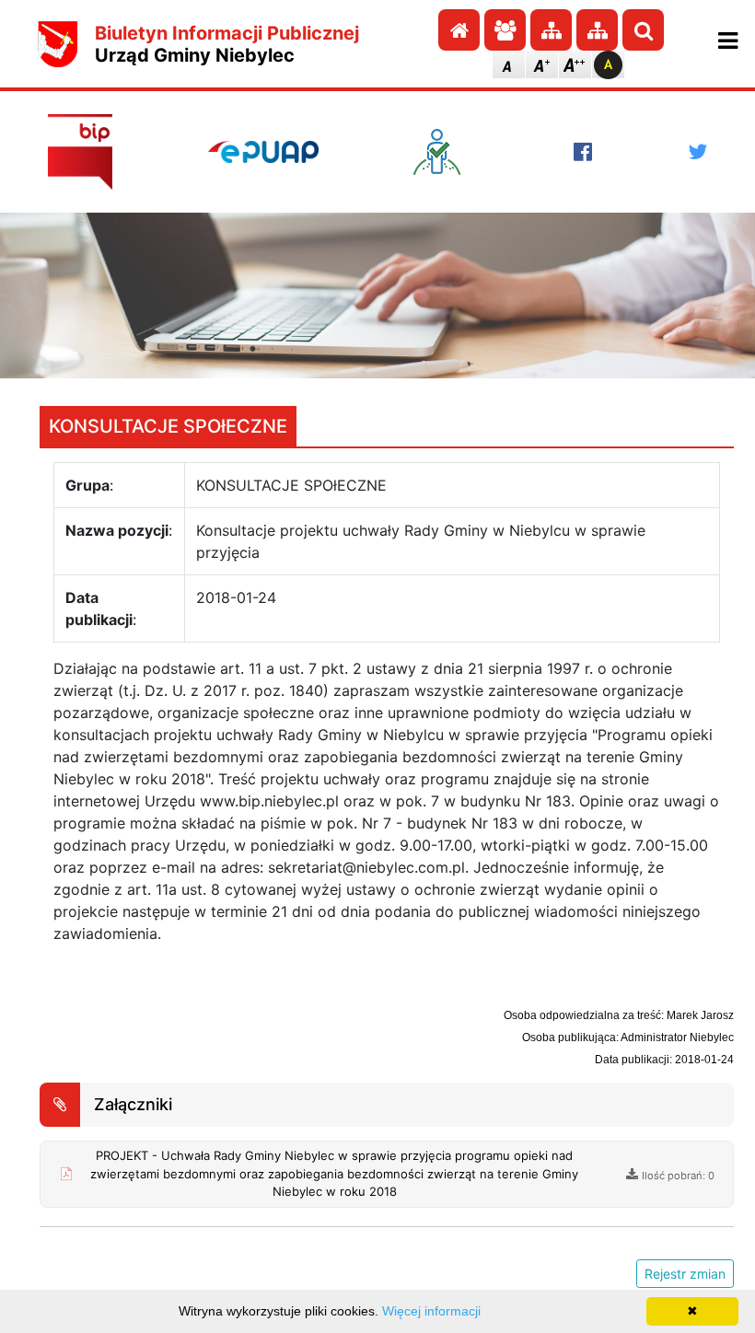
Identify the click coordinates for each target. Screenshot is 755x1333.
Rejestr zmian (685, 1273)
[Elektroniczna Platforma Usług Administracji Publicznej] (263, 152)
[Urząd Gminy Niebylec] (58, 44)
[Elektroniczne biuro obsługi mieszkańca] (445, 152)
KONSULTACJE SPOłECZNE (168, 426)
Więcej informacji (431, 1311)
